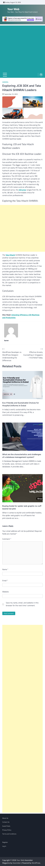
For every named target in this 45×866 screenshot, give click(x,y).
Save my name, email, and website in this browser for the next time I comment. (22, 604)
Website (5, 591)
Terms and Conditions (9, 834)
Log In (4, 846)
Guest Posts (6, 826)
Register (5, 842)
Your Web (13, 9)
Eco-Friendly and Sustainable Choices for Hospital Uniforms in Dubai (20, 404)
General (5, 82)
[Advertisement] (22, 48)
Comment (6, 539)
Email (5, 580)
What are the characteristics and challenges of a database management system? (21, 455)
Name (5, 569)
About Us (5, 818)
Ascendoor (17, 863)
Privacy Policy (6, 830)
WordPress (36, 863)
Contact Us (5, 822)
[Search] (41, 74)
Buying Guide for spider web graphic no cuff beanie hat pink (21, 507)
